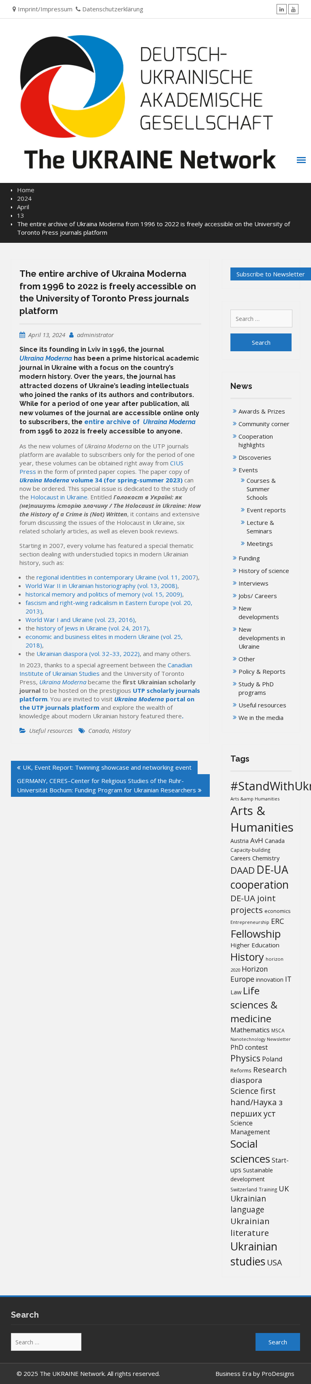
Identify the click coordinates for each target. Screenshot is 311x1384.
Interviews (253, 583)
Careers (240, 858)
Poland (272, 1059)
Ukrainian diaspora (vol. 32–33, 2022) (88, 654)
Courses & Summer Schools (261, 488)
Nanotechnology (247, 1039)
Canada (98, 730)
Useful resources (50, 730)
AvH (256, 840)
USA (274, 1262)
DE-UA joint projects (253, 903)
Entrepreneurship (249, 922)
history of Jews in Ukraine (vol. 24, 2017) (92, 628)
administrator (95, 335)
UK (284, 1188)
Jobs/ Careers (258, 596)
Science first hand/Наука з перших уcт (256, 1102)
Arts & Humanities (262, 818)
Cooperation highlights (256, 440)
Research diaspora (258, 1074)
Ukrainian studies (253, 1254)
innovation (269, 979)
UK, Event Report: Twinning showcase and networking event (107, 767)
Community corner (264, 424)
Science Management (250, 1127)
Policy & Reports (262, 671)
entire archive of (140, 422)
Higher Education (254, 945)
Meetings (260, 543)
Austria (239, 841)
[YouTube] (293, 9)
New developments (259, 612)
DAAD (242, 870)
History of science (264, 571)
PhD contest (249, 1047)
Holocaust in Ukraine (58, 497)
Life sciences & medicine (253, 1004)
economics (277, 911)
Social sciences (250, 1151)
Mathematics (250, 1029)
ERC (277, 921)
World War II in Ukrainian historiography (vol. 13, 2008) (101, 586)
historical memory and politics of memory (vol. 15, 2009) (104, 594)
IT (288, 979)
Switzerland (243, 1190)
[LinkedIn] (282, 9)
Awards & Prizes (262, 411)
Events (248, 470)
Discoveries (255, 457)
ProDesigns (278, 1373)
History (121, 730)
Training (268, 1190)
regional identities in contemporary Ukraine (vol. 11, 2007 (116, 577)
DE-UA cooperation (259, 877)
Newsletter (279, 1039)
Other (247, 659)
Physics (245, 1058)
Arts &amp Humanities (254, 799)
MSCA (278, 1030)
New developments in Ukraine (262, 637)
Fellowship (255, 933)
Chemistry (265, 858)
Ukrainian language (248, 1204)
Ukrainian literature (250, 1226)
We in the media (261, 717)
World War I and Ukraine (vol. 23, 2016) (80, 620)
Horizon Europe (249, 974)
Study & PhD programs (256, 688)
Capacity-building (250, 850)
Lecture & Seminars (260, 526)
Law (235, 992)
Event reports (266, 510)
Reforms (240, 1070)
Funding (249, 558)
